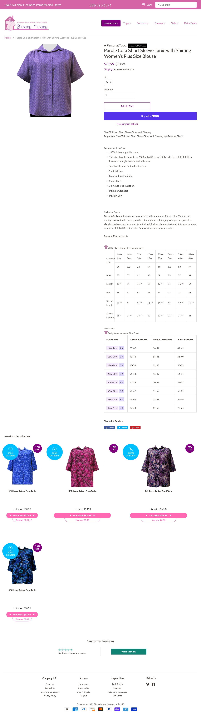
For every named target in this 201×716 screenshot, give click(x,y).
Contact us (50, 688)
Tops (126, 23)
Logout (83, 695)
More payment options (127, 123)
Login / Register (84, 692)
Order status (83, 688)
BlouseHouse (100, 704)
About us (50, 684)
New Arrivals (111, 23)
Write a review (128, 651)
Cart (149, 4)
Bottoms (142, 23)
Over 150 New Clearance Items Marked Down (32, 5)
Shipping (108, 69)
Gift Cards (117, 695)
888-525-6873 (100, 5)
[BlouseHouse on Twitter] (147, 685)
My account (83, 684)
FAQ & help (117, 684)
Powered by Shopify (115, 704)
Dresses (159, 23)
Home (7, 37)
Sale (174, 23)
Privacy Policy (50, 695)
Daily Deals (190, 23)
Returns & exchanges (117, 692)
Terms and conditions (49, 692)
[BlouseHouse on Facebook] (153, 685)
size (106, 76)
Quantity (108, 89)
